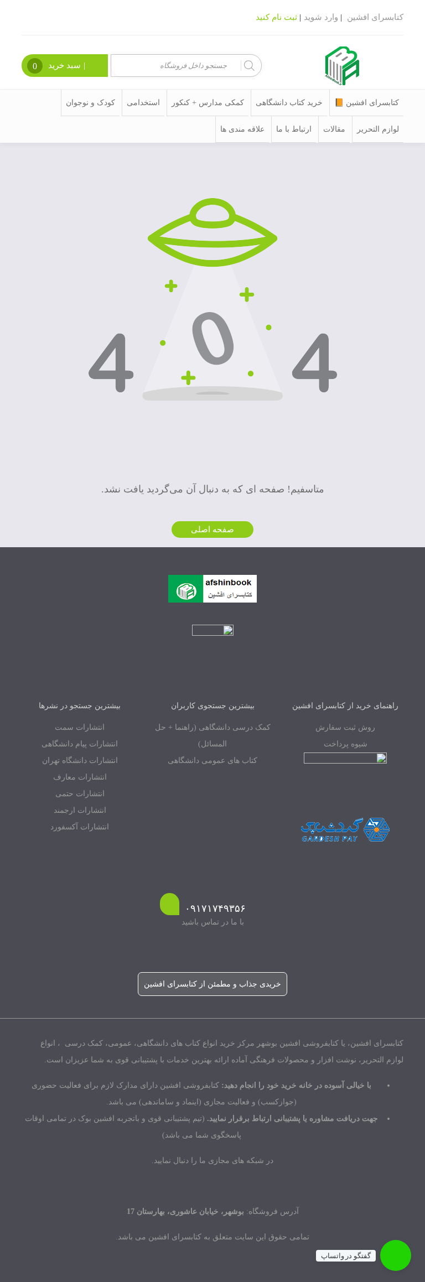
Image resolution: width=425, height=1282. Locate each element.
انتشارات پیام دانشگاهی (80, 744)
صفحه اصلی (212, 529)
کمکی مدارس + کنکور (208, 102)
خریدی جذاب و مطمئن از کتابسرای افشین (212, 984)
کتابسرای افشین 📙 (366, 102)
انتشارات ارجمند (80, 810)
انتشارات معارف (80, 777)
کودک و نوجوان (90, 102)
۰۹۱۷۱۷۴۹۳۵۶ (215, 908)
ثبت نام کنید (276, 17)
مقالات (334, 129)
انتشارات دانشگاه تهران (80, 760)
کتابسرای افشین (375, 17)
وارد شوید (321, 17)
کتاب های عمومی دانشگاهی (212, 760)
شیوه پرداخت (345, 744)
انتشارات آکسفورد (79, 827)
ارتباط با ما (294, 129)
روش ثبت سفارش (345, 727)
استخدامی (143, 102)
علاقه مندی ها (242, 129)
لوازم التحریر (378, 129)
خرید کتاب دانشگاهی (289, 102)
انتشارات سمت (80, 727)
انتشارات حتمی (80, 794)
